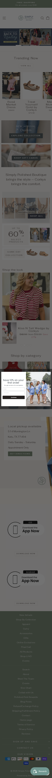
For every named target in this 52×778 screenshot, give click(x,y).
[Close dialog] (49, 373)
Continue (13, 397)
